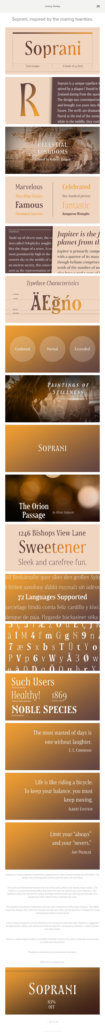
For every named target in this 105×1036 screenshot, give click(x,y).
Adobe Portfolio (56, 1031)
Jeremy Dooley (52, 6)
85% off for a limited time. (53, 962)
